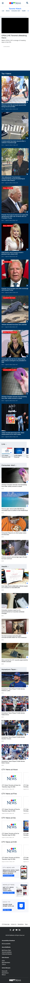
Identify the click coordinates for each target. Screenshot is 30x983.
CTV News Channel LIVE (6, 456)
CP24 (3, 960)
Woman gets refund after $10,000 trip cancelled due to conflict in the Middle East (15, 509)
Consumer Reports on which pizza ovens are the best (14, 533)
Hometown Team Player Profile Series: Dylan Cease (13, 762)
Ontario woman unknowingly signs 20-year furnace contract (14, 557)
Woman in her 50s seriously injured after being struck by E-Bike (14, 105)
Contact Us (13, 924)
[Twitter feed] (10, 930)
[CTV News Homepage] (15, 3)
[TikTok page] (13, 930)
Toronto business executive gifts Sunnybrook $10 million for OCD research (14, 636)
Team (26, 924)
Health (24, 10)
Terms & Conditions (7, 952)
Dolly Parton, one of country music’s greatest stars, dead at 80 (12, 253)
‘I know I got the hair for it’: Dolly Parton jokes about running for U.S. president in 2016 (14, 360)
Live (3, 10)
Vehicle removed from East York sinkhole (14, 324)
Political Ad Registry (7, 954)
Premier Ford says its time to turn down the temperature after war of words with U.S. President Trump (15, 216)
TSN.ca (4, 964)
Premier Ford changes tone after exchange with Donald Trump (15, 289)
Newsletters (21, 924)
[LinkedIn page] (20, 930)
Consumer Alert (15, 10)
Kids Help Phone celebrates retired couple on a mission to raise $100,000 (15, 586)
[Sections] (2, 3)
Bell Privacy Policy (6, 950)
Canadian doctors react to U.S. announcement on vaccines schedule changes (13, 611)
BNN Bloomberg (6, 962)
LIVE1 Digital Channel (18, 456)
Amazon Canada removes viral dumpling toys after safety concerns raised (14, 397)
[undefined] (12, 781)
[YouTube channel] (16, 930)
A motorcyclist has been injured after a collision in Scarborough (13, 141)
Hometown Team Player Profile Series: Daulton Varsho (13, 738)
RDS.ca (4, 974)
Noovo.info (4, 970)
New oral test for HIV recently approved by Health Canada (15, 660)
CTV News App (6, 924)
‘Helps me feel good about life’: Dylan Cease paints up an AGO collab (13, 433)
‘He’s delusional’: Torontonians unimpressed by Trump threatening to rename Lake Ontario (13, 178)
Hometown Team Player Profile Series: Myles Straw (13, 713)
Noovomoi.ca (5, 972)
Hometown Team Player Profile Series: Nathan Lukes (13, 689)
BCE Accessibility (6, 943)
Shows (8, 10)
